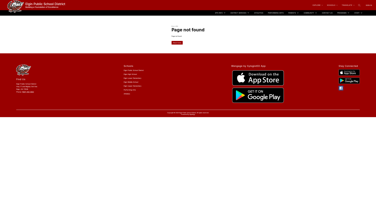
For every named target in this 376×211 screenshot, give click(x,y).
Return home (177, 43)
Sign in (369, 5)
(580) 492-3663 (28, 92)
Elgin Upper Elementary (132, 86)
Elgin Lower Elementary (132, 78)
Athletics (258, 13)
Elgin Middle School (131, 82)
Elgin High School (130, 74)
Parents (292, 13)
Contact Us (327, 13)
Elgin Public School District (134, 70)
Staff (357, 13)
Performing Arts (276, 13)
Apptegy (192, 114)
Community (309, 13)
